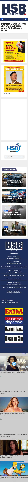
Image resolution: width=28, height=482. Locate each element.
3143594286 (16, 256)
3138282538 (16, 291)
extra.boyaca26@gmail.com (14, 284)
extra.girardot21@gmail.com (17, 275)
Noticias (5, 178)
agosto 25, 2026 (9, 184)
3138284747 (16, 282)
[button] (23, 19)
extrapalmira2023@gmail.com (14, 258)
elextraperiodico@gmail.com (14, 272)
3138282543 (16, 261)
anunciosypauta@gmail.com (14, 292)
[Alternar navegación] (13, 19)
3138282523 (8, 267)
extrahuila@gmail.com (16, 279)
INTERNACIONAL (7, 194)
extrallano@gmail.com (20, 287)
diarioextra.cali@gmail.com (19, 267)
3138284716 (16, 270)
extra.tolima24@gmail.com (14, 263)
